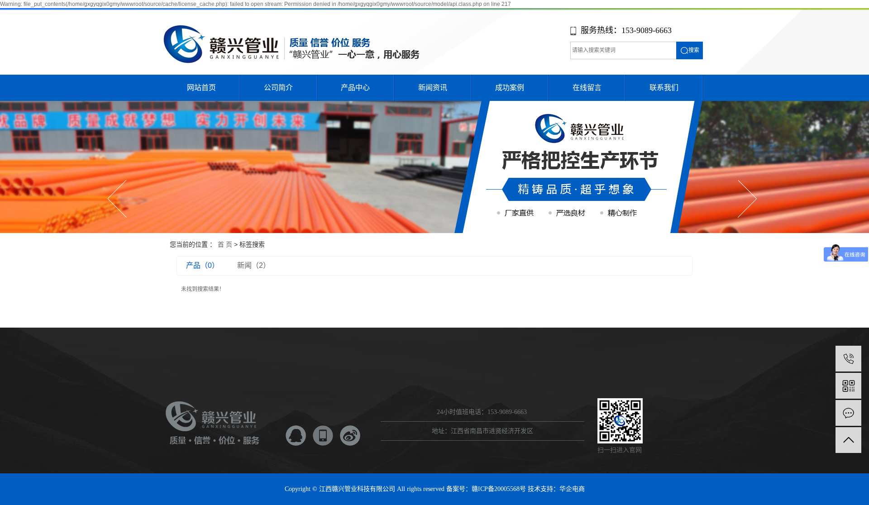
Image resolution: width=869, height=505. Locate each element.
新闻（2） (253, 265)
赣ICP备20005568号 (499, 489)
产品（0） (202, 265)
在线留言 (587, 87)
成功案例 (509, 87)
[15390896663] (848, 359)
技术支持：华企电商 (556, 489)
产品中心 (355, 87)
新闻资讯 (432, 87)
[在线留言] (848, 413)
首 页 (225, 244)
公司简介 (278, 87)
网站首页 (201, 87)
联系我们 (663, 87)
